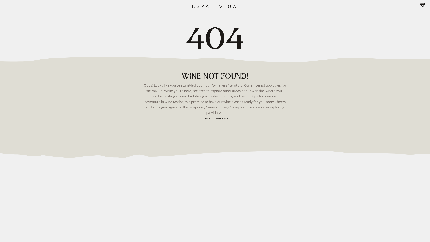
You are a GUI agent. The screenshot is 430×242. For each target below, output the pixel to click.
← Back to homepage (215, 118)
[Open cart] (422, 6)
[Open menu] (7, 6)
